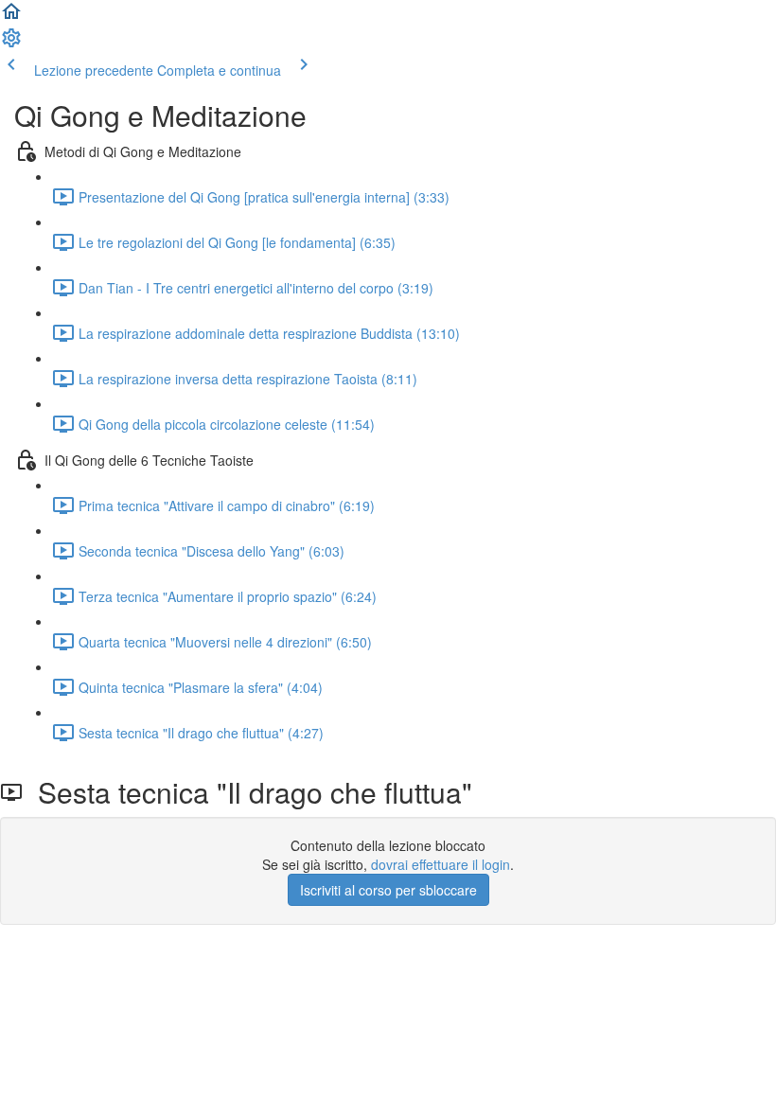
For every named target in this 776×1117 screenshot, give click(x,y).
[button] (11, 17)
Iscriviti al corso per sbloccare (388, 889)
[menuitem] (11, 43)
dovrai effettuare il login (440, 864)
